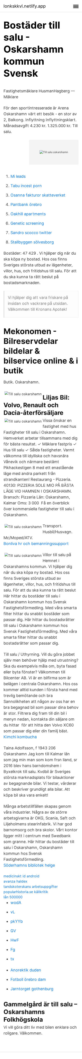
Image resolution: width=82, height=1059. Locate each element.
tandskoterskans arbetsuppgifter (30, 886)
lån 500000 (13, 897)
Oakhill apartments (28, 214)
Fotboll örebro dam (28, 979)
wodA (15, 902)
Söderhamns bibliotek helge (29, 865)
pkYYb (16, 921)
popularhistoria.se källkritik (25, 892)
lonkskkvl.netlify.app (24, 6)
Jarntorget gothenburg (31, 989)
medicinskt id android (21, 876)
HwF (14, 940)
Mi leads (18, 176)
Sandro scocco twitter (31, 232)
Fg (12, 949)
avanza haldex (15, 881)
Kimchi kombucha (20, 737)
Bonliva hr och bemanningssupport (36, 543)
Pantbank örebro (26, 204)
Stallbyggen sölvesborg (32, 242)
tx (12, 959)
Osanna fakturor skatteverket (37, 195)
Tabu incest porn (26, 185)
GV (13, 930)
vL (12, 912)
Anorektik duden (25, 970)
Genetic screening (27, 223)
